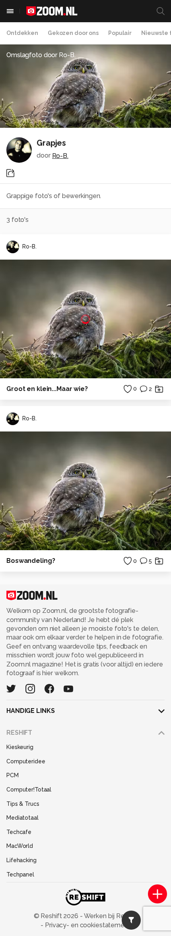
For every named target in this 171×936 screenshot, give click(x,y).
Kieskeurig (19, 747)
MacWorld (19, 846)
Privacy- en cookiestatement (86, 925)
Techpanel (20, 874)
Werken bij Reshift (110, 916)
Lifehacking (21, 860)
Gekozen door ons (73, 33)
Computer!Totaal (28, 789)
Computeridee (25, 761)
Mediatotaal (22, 818)
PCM (12, 775)
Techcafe (18, 832)
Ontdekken (22, 33)
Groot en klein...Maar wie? (47, 389)
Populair (120, 33)
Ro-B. (60, 156)
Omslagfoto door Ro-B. (41, 55)
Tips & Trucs (22, 804)
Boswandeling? (30, 560)
